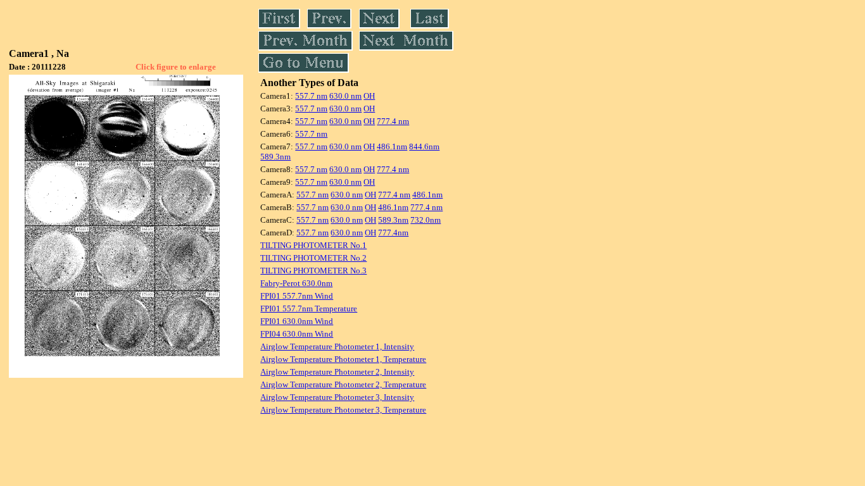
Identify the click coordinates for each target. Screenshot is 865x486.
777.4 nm (393, 121)
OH (369, 96)
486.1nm (392, 146)
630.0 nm (345, 96)
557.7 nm (311, 96)
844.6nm (424, 146)
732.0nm (425, 220)
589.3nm (275, 156)
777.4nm (393, 232)
